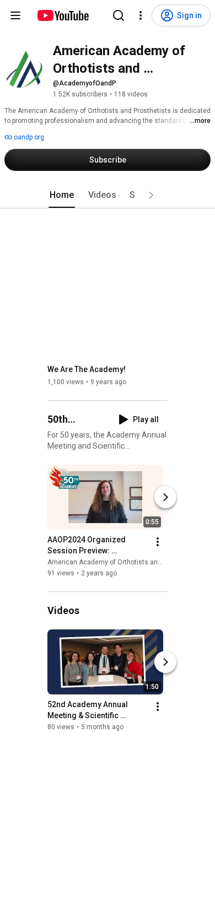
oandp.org (28, 137)
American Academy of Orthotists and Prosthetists (124, 562)
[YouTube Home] (62, 15)
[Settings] (140, 15)
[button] (151, 195)
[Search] (118, 15)
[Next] (165, 497)
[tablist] (107, 195)
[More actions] (158, 542)
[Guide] (15, 15)
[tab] (62, 195)
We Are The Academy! (86, 369)
